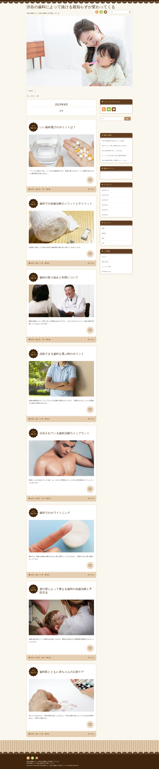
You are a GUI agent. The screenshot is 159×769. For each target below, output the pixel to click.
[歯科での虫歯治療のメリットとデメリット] (61, 242)
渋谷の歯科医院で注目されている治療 (113, 141)
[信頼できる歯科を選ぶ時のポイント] (61, 395)
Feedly (101, 12)
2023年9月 (105, 200)
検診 (49, 189)
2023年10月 (105, 195)
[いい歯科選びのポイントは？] (61, 166)
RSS (96, 12)
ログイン (104, 257)
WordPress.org (106, 271)
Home (31, 91)
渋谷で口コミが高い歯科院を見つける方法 (114, 145)
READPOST (90, 180)
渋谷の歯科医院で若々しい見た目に (112, 150)
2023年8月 (105, 205)
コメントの (106, 266)
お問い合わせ (105, 12)
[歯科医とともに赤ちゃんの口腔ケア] (61, 710)
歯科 (37, 263)
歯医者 (38, 189)
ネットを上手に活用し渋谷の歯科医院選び (114, 155)
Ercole (92, 189)
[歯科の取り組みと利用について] (61, 316)
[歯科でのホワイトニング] (61, 551)
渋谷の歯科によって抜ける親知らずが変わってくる (42, 761)
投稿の (105, 261)
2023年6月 (105, 215)
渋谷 (43, 189)
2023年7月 (105, 210)
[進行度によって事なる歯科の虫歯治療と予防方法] (61, 634)
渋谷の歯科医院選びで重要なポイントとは (114, 160)
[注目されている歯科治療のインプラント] (61, 475)
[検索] (127, 119)
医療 (32, 189)
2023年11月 (105, 190)
